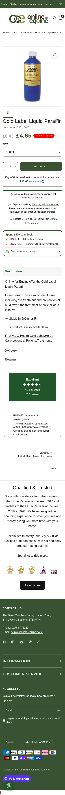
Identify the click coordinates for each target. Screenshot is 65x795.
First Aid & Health (17, 335)
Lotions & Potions (24, 340)
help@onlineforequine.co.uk (27, 631)
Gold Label (37, 335)
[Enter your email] (58, 710)
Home (6, 32)
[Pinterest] (33, 642)
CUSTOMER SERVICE (23, 674)
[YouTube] (24, 642)
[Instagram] (15, 642)
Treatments (26, 32)
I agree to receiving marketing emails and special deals (33, 720)
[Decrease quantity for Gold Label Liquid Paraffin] (5, 166)
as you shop (25, 251)
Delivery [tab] (11, 350)
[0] (60, 18)
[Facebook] (7, 642)
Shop (14, 32)
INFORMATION (16, 661)
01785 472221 (20, 627)
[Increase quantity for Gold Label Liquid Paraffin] (15, 166)
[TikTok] (41, 642)
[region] (32, 436)
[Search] (55, 18)
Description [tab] (13, 271)
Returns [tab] (11, 359)
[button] (5, 435)
